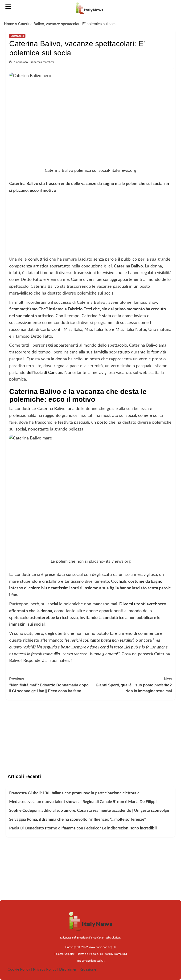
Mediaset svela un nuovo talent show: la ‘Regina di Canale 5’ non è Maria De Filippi (82, 802)
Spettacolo (17, 35)
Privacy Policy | (45, 969)
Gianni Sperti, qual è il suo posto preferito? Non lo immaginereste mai (134, 685)
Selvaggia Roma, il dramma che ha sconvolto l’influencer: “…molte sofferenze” (77, 819)
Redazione (87, 969)
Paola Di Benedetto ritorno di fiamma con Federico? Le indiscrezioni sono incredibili (83, 828)
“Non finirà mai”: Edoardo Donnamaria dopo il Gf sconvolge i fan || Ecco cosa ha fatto (49, 685)
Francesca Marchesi (42, 62)
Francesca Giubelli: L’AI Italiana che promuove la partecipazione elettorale (74, 793)
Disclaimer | (68, 969)
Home (9, 24)
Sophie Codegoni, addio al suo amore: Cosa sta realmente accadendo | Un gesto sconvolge (89, 810)
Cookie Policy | (20, 969)
